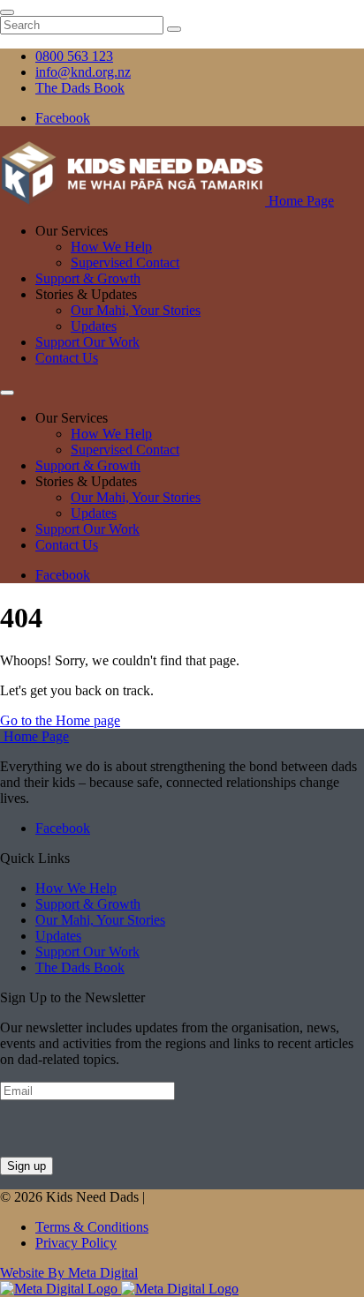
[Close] (7, 12)
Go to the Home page (60, 720)
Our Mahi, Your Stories (136, 310)
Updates (94, 326)
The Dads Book (80, 967)
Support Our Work (87, 341)
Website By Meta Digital (69, 1272)
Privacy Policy (76, 1242)
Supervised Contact (125, 262)
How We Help (111, 246)
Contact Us (66, 357)
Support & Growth (87, 278)
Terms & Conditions (91, 1226)
